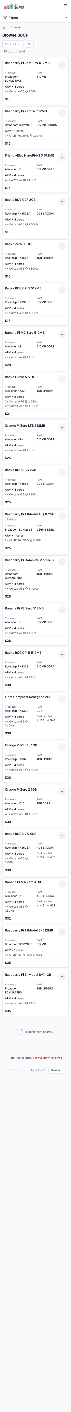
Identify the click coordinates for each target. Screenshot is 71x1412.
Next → (56, 1070)
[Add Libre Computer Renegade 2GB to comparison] (62, 699)
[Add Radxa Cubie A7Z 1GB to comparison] (62, 379)
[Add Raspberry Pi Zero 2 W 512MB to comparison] (62, 65)
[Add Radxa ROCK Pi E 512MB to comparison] (62, 655)
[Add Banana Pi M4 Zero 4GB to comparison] (62, 884)
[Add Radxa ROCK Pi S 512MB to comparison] (62, 290)
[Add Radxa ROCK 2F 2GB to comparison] (62, 202)
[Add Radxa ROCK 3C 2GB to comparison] (62, 472)
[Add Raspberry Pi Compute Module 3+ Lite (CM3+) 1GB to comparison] (62, 562)
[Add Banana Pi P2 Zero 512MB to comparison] (62, 610)
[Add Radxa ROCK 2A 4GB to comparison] (62, 836)
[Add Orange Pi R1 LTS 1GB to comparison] (62, 747)
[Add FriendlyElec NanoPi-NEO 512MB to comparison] (62, 157)
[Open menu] (65, 5)
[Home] (4, 27)
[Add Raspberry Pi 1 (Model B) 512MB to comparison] (62, 932)
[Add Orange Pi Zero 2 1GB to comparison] (62, 791)
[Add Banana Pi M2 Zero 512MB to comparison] (62, 334)
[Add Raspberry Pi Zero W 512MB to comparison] (62, 113)
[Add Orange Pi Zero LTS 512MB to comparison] (62, 427)
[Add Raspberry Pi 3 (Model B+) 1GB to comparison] (62, 977)
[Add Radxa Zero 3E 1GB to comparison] (62, 246)
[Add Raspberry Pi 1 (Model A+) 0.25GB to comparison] (62, 516)
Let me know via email (47, 1057)
